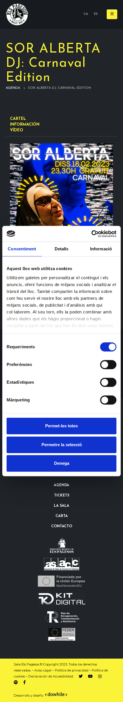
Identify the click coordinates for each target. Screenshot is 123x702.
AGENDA (61, 485)
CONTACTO (61, 526)
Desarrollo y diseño (28, 695)
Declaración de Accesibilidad (50, 676)
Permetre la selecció (61, 444)
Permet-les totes (61, 425)
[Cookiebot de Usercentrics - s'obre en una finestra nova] (91, 234)
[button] (112, 14)
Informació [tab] (101, 248)
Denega (61, 463)
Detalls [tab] (62, 248)
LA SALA (61, 506)
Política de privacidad (71, 670)
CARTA (61, 516)
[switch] (108, 364)
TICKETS (61, 495)
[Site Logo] (17, 14)
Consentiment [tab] (22, 248)
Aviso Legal (42, 670)
